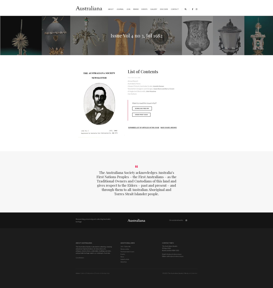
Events (144, 9)
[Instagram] (196, 9)
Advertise (124, 262)
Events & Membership (102, 273)
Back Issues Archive (169, 127)
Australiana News (134, 84)
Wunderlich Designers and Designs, (151, 89)
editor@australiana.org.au (175, 256)
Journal (120, 9)
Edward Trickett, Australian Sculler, (146, 86)
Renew (136, 9)
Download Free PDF (142, 108)
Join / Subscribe (126, 246)
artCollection (193, 273)
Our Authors (132, 94)
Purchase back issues (127, 251)
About (111, 9)
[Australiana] (89, 8)
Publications (90, 273)
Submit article (125, 259)
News (122, 257)
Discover (164, 9)
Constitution (80, 258)
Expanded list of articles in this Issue (143, 127)
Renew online (125, 249)
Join (128, 9)
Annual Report (133, 81)
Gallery (153, 9)
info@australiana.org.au (174, 254)
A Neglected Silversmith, (142, 91)
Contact (175, 9)
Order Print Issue (141, 114)
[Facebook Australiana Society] (192, 9)
